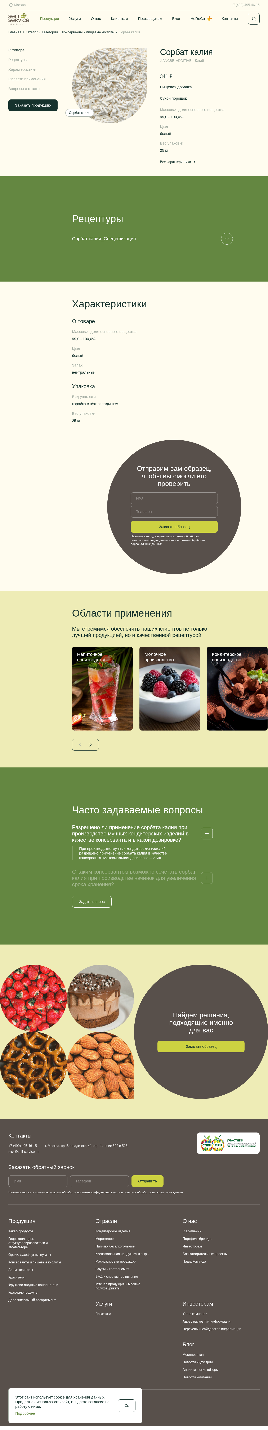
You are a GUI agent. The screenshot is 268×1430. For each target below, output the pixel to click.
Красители (16, 1277)
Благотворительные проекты (205, 1254)
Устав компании (195, 1314)
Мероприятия (193, 1354)
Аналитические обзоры (201, 1369)
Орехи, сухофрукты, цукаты (29, 1254)
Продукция (49, 19)
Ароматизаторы (20, 1270)
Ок (127, 1405)
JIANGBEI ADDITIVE (176, 61)
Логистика (103, 1314)
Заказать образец (174, 527)
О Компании (192, 1231)
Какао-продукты (20, 1231)
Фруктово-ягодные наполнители (33, 1285)
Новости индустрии (198, 1362)
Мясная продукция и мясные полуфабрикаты (117, 1286)
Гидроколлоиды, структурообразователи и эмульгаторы (28, 1243)
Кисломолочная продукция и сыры (122, 1254)
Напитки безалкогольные (115, 1246)
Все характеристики (175, 162)
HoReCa (198, 19)
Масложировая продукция (115, 1261)
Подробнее (25, 1413)
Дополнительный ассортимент (32, 1300)
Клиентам (119, 19)
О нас (96, 19)
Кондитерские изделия (112, 1231)
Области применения (27, 79)
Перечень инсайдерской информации (212, 1329)
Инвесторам (192, 1246)
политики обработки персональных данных (153, 1192)
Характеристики (22, 69)
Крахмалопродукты (23, 1292)
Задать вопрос (92, 902)
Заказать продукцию (33, 105)
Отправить (147, 1181)
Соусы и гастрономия (112, 1269)
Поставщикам (150, 19)
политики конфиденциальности (152, 540)
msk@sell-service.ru (23, 1151)
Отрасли (106, 1221)
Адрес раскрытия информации (207, 1321)
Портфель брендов (197, 1239)
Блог (176, 19)
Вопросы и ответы (24, 89)
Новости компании (197, 1377)
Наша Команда (194, 1261)
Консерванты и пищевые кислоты (34, 1262)
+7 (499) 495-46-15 (245, 5)
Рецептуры (17, 60)
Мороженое (104, 1239)
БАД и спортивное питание (116, 1276)
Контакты (230, 19)
